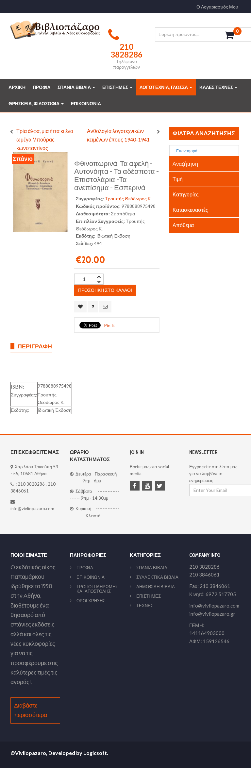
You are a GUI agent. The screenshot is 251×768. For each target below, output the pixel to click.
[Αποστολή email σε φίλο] (105, 306)
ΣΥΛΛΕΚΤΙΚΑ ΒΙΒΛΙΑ (157, 577)
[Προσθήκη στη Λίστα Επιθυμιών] (80, 306)
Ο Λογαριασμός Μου (217, 7)
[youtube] (148, 486)
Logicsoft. (95, 753)
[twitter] (161, 486)
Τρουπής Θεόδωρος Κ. (128, 198)
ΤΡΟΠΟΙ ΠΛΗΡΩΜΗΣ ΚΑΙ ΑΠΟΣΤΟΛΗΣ (97, 589)
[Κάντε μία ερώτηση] (93, 306)
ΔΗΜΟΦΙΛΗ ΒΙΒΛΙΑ (155, 586)
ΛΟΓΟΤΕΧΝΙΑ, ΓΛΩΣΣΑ (164, 87)
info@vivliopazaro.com (32, 508)
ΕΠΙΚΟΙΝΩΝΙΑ (86, 104)
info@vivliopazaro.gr (212, 614)
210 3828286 (31, 484)
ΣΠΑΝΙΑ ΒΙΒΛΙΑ (75, 87)
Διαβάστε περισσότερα (30, 710)
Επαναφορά (186, 150)
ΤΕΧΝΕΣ (144, 605)
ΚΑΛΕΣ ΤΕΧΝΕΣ (216, 87)
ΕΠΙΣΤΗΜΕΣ (115, 87)
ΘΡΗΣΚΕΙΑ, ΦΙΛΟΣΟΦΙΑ (34, 104)
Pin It (109, 325)
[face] (136, 486)
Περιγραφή (35, 346)
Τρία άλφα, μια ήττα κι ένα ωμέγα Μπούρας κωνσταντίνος (44, 139)
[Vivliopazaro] (55, 29)
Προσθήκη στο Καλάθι (105, 290)
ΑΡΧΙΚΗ (16, 87)
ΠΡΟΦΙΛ (41, 87)
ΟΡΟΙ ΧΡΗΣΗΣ (90, 600)
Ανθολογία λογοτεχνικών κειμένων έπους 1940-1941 (118, 135)
